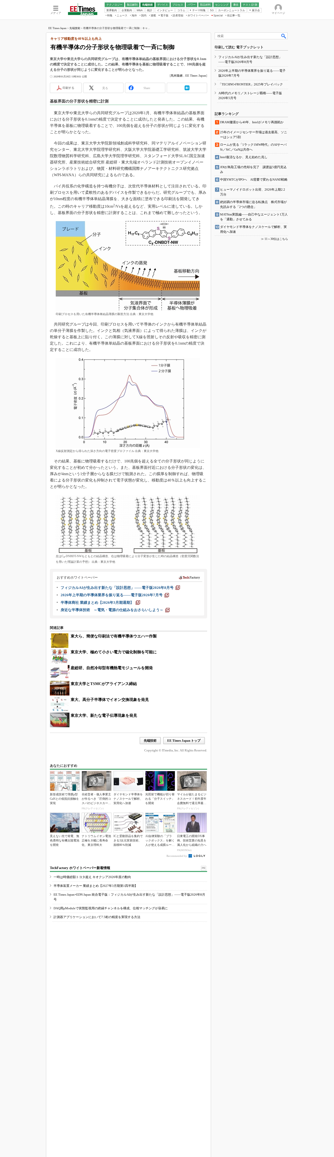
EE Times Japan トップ (183, 740)
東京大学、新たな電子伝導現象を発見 (104, 715)
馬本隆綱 (176, 75)
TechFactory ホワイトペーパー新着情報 (80, 868)
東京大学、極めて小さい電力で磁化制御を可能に (114, 652)
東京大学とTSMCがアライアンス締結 (104, 684)
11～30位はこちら (276, 239)
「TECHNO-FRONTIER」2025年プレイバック (250, 84)
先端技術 (74, 28)
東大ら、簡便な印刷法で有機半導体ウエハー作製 (114, 636)
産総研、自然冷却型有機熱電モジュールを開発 (112, 668)
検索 (284, 35)
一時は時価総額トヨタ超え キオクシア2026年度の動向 (92, 877)
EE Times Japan (57, 28)
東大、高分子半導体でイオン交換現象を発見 (110, 699)
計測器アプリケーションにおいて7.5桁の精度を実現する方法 (97, 917)
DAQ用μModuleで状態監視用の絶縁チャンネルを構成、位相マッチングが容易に (111, 908)
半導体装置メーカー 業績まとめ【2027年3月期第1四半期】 (96, 886)
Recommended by (177, 855)
